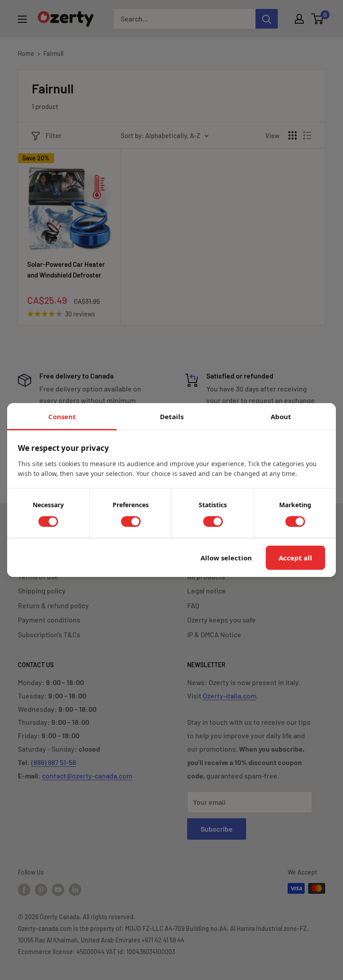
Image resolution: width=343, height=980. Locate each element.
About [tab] (281, 416)
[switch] (48, 521)
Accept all (295, 557)
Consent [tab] (62, 416)
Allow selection (226, 557)
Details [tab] (172, 416)
